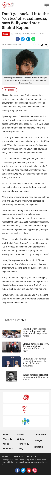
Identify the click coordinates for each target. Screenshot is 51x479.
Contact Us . (32, 456)
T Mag (20, 448)
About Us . (6, 456)
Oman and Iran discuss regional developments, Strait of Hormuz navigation (34, 362)
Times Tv (7, 439)
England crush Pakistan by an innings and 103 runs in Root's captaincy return (35, 332)
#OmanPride (39, 434)
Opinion (21, 439)
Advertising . (19, 456)
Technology (23, 444)
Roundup (38, 447)
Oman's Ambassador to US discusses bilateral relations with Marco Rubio (36, 347)
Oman (5, 34)
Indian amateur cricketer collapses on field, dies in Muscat (35, 377)
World (6, 444)
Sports (20, 434)
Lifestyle (37, 441)
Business (8, 448)
